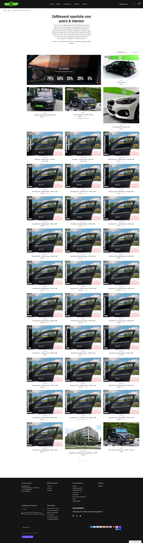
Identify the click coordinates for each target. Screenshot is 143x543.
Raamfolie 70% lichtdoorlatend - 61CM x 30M (121, 417)
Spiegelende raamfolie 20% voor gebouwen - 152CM (83, 453)
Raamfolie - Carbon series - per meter (45, 159)
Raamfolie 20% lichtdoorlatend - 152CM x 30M (121, 191)
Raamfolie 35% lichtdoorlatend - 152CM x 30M (83, 256)
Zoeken (75, 486)
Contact (84, 4)
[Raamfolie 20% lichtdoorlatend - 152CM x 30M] (121, 176)
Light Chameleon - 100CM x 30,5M (83, 114)
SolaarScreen (83, 451)
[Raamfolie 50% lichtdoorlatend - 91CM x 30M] (45, 402)
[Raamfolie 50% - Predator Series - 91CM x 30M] (83, 370)
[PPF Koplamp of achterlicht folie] (121, 105)
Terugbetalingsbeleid (52, 519)
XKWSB (83, 112)
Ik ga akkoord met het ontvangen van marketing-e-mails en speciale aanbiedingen (34, 513)
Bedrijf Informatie (52, 483)
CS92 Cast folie (121, 82)
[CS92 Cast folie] (121, 67)
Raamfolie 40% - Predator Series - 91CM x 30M (121, 288)
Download (75, 494)
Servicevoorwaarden (52, 517)
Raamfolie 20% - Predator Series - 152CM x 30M (121, 159)
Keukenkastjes (76, 501)
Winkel (9, 10)
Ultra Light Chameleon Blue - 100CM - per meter (121, 450)
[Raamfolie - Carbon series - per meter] (45, 144)
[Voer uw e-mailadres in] (43, 509)
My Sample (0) (136, 541)
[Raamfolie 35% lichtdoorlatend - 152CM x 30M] (83, 240)
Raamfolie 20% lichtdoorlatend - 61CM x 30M (45, 224)
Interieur (58, 4)
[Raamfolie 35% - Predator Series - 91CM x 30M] (45, 240)
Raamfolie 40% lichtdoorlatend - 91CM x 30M (83, 320)
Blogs (74, 499)
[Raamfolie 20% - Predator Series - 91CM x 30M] (83, 176)
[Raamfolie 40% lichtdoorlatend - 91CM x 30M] (83, 305)
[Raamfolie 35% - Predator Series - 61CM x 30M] (121, 208)
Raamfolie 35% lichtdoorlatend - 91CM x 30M (45, 288)
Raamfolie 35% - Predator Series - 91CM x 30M (45, 256)
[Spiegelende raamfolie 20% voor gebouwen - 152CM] (83, 435)
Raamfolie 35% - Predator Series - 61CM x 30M (121, 224)
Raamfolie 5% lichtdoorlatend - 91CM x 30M (121, 353)
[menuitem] (52, 4)
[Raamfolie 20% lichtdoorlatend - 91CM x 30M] (83, 208)
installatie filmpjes (77, 490)
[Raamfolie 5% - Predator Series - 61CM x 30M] (121, 305)
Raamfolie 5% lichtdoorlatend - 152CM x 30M (83, 353)
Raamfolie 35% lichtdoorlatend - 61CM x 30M (121, 256)
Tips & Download (78, 483)
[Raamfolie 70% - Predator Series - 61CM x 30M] (83, 402)
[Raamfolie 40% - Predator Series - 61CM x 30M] (83, 273)
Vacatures (49, 490)
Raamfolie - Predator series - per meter (83, 159)
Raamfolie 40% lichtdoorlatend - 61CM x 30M (45, 320)
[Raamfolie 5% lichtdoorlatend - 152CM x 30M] (83, 337)
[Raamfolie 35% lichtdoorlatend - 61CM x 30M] (121, 240)
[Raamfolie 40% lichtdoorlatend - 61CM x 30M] (45, 305)
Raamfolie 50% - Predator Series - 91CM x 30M (83, 385)
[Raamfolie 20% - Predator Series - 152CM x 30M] (121, 144)
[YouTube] (81, 516)
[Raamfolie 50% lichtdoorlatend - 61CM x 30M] (121, 370)
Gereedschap (67, 4)
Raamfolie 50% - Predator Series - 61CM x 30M (45, 385)
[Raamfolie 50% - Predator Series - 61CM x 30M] (45, 370)
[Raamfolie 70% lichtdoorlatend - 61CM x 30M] (121, 402)
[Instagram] (77, 515)
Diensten (76, 4)
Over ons (49, 486)
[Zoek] (135, 4)
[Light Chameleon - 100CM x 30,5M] (83, 99)
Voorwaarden (51, 505)
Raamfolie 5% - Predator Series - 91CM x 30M (44, 353)
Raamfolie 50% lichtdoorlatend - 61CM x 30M (121, 385)
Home (51, 4)
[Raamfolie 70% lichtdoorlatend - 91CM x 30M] (45, 434)
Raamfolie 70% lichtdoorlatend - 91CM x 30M (45, 450)
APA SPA (121, 80)
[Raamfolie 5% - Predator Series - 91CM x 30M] (45, 337)
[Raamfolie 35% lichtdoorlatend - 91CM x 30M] (45, 273)
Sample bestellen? (77, 488)
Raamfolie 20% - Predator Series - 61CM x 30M (45, 191)
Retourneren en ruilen (53, 508)
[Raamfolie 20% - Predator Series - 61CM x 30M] (45, 176)
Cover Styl (75, 492)
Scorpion (44, 157)
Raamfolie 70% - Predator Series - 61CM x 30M (83, 417)
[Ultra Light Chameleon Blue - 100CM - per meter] (121, 434)
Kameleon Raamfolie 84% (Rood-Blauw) (45, 115)
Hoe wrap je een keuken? (79, 496)
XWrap (44, 113)
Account (100, 483)
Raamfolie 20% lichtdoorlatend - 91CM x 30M (83, 224)
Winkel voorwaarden (52, 512)
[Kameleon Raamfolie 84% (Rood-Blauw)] (45, 99)
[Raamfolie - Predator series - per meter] (83, 144)
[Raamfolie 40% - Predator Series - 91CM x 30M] (121, 273)
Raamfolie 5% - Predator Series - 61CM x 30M (121, 320)
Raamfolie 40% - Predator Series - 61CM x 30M (83, 288)
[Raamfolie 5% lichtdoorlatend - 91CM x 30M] (121, 337)
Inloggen (100, 486)
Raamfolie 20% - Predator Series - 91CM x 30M (83, 191)
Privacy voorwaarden (52, 510)
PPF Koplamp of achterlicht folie (121, 127)
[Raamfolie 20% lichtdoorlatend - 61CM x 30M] (45, 208)
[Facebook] (74, 515)
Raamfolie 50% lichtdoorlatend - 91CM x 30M (45, 417)
